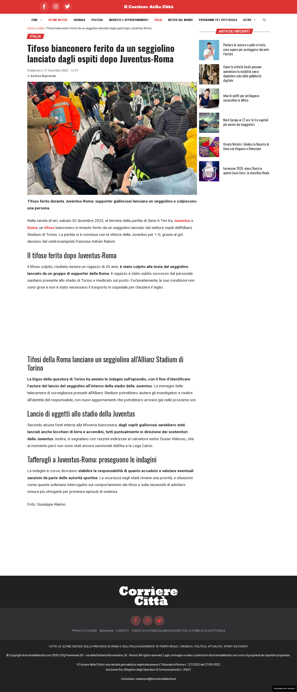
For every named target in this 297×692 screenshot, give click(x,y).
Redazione (107, 630)
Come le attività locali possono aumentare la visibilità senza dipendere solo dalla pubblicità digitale (242, 73)
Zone (34, 20)
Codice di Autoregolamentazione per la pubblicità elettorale (178, 630)
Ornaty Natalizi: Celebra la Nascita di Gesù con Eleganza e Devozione (246, 146)
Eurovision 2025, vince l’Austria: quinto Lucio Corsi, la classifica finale (246, 170)
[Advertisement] (112, 325)
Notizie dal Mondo (180, 20)
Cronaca (79, 20)
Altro (247, 20)
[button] (264, 20)
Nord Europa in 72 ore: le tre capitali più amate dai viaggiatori (245, 122)
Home (31, 28)
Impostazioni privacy (284, 688)
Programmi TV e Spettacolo (218, 20)
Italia (158, 20)
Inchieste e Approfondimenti (128, 20)
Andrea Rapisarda (43, 76)
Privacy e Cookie (84, 630)
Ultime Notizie (57, 20)
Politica (97, 20)
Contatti (122, 630)
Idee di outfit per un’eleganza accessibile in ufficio (241, 98)
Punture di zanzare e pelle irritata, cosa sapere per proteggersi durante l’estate (246, 49)
